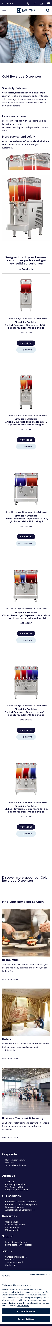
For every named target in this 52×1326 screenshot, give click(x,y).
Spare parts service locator (18, 1244)
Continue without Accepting (39, 1274)
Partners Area (12, 1227)
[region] (26, 1297)
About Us (9, 1181)
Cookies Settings (26, 1319)
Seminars (9, 1259)
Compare (27, 350)
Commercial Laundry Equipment (21, 1204)
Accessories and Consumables (20, 1209)
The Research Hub (14, 1187)
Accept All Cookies (26, 1311)
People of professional (16, 1189)
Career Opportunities (15, 1184)
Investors (10, 1162)
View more (26, 343)
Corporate (7, 3)
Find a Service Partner (16, 1242)
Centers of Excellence (16, 1256)
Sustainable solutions (15, 1165)
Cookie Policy (23, 1305)
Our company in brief (15, 1159)
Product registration (15, 1224)
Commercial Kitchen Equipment (20, 1201)
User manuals (12, 1221)
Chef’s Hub (10, 1265)
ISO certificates (12, 1230)
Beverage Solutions (14, 1207)
